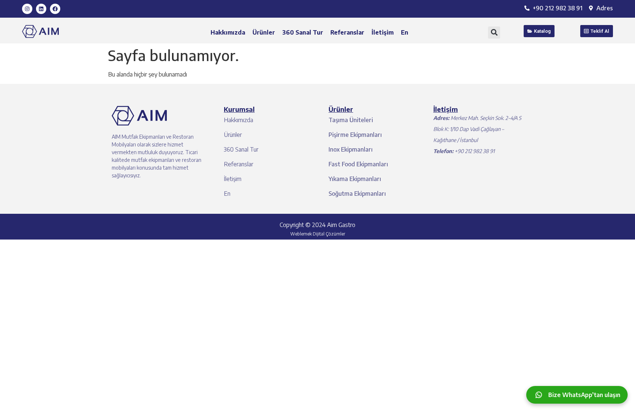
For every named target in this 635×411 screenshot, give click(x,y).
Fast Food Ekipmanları (358, 164)
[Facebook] (55, 9)
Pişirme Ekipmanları (355, 134)
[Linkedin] (41, 9)
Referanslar (347, 32)
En (404, 32)
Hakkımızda (228, 32)
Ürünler (263, 32)
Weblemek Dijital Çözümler (317, 234)
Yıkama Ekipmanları (355, 179)
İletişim (383, 32)
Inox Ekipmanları (351, 149)
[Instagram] (27, 9)
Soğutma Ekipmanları (357, 193)
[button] (494, 32)
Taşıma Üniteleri (351, 120)
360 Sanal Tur (302, 32)
